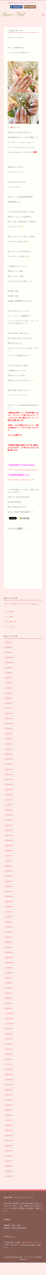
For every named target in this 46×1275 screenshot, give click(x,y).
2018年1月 (9, 1008)
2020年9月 (9, 851)
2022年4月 (9, 754)
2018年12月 (9, 952)
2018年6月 (9, 983)
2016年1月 (9, 1130)
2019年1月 (9, 947)
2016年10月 (9, 1085)
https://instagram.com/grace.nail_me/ (21, 480)
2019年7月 (9, 917)
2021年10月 (9, 785)
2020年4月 (9, 871)
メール (38, 1242)
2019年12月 (9, 891)
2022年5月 (9, 749)
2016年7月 (9, 1100)
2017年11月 (9, 1019)
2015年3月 (9, 1176)
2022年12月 (9, 713)
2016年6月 (9, 1105)
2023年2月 (9, 703)
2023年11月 (9, 657)
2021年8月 (9, 795)
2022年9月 (9, 729)
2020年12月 (9, 835)
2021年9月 (9, 790)
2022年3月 (9, 759)
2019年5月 (9, 927)
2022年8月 (9, 734)
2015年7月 (9, 1161)
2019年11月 (9, 897)
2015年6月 (9, 1166)
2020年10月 (9, 846)
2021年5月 (9, 810)
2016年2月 (9, 1125)
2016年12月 (9, 1074)
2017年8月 (9, 1034)
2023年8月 (9, 673)
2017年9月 (9, 1029)
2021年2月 (9, 825)
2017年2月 (9, 1064)
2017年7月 (9, 1039)
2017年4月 (9, 1054)
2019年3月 (9, 937)
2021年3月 (9, 820)
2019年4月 (9, 932)
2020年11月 (9, 840)
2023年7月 (9, 678)
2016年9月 (9, 1090)
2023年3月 (9, 698)
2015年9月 (9, 1151)
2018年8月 (9, 973)
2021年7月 (9, 800)
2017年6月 (9, 1044)
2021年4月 (9, 815)
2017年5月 (9, 1049)
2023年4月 (9, 693)
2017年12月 (9, 1013)
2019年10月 (9, 902)
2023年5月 (9, 688)
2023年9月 (9, 668)
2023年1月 (9, 708)
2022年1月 (9, 769)
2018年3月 (9, 998)
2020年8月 (9, 856)
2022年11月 (9, 718)
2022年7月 (9, 739)
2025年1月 (9, 642)
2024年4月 (9, 652)
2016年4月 (9, 1115)
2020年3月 (9, 876)
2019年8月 (9, 912)
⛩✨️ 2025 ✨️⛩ (11, 622)
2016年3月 (9, 1120)
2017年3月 (9, 1059)
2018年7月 (9, 978)
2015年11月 (9, 1141)
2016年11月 (9, 1080)
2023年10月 (9, 663)
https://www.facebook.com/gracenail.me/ (23, 470)
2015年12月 (9, 1135)
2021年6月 (9, 805)
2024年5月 (9, 647)
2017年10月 (9, 1024)
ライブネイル (10, 627)
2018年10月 (9, 963)
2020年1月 (9, 886)
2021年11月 (9, 779)
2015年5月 (9, 1171)
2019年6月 (9, 922)
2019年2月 (9, 942)
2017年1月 (9, 1069)
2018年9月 (9, 968)
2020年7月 (9, 861)
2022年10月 (9, 724)
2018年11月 (9, 958)
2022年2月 (9, 764)
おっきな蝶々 (10, 611)
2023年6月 (9, 683)
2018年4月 (9, 993)
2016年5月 (9, 1110)
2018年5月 (9, 988)
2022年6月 (9, 744)
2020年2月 (9, 881)
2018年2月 (9, 1003)
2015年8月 (9, 1156)
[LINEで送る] (24, 518)
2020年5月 (9, 866)
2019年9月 (9, 907)
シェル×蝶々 (9, 617)
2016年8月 (9, 1095)
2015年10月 (9, 1146)
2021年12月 (9, 774)
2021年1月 (9, 830)
